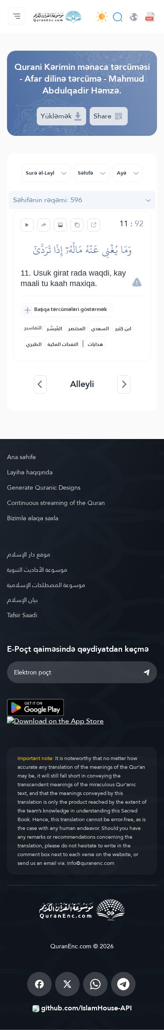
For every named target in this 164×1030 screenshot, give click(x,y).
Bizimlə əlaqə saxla (32, 518)
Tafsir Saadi (22, 615)
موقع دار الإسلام (28, 554)
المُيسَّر (54, 328)
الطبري (34, 344)
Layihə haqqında (29, 472)
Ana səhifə (21, 457)
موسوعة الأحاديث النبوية (37, 569)
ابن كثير (123, 328)
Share (103, 116)
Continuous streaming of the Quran (56, 502)
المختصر (76, 328)
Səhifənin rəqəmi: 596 (47, 200)
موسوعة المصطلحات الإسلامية (46, 585)
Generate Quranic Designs (43, 487)
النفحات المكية (63, 344)
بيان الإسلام (22, 599)
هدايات (95, 344)
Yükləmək (57, 116)
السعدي (100, 328)
